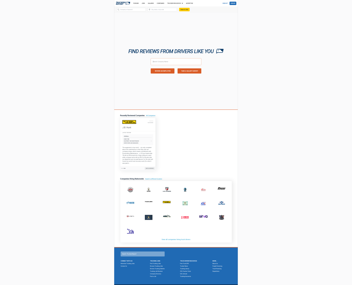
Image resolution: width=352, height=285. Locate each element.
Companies (160, 3)
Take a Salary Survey (189, 71)
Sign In (233, 3)
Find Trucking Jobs (155, 263)
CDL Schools (183, 274)
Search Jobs (184, 9)
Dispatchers (215, 271)
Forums (136, 3)
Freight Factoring (217, 266)
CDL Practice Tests (185, 271)
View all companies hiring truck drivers (176, 239)
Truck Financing (216, 268)
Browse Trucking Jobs (156, 266)
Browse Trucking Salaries (157, 268)
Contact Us (124, 266)
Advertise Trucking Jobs (128, 263)
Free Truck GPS (184, 263)
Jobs (143, 3)
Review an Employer (163, 71)
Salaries (151, 3)
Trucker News (184, 266)
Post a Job (153, 276)
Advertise (189, 3)
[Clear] (144, 9)
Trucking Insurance (185, 276)
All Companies (150, 115)
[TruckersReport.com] (123, 3)
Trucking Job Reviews (156, 271)
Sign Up (225, 3)
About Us (215, 263)
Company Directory (155, 274)
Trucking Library (184, 268)
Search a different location (153, 179)
